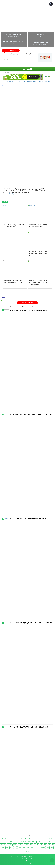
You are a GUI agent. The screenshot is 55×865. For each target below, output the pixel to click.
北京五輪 (9, 844)
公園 (49, 841)
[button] (51, 4)
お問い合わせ (23, 856)
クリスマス (10, 841)
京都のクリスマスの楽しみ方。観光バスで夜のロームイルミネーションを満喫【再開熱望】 (38, 282)
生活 (53, 844)
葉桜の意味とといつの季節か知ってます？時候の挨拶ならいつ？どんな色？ (13, 282)
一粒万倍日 (40, 841)
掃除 (31, 844)
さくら (34, 838)
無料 (49, 844)
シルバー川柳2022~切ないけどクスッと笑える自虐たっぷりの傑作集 (31, 623)
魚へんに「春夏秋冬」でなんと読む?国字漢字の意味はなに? (28, 519)
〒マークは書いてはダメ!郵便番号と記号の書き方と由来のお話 (29, 727)
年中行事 (20, 844)
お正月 (29, 838)
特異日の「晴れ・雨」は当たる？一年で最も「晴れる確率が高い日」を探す (38, 253)
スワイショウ (23, 841)
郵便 (32, 847)
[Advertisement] (27, 20)
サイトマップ (41, 856)
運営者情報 (17, 856)
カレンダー (4, 841)
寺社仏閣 (15, 844)
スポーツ (16, 841)
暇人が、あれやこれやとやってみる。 (27, 858)
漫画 (45, 844)
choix (15, 838)
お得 (25, 838)
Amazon (10, 838)
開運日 (36, 847)
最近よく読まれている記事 (32, 856)
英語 (11, 847)
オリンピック (50, 838)
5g (5, 838)
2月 (2, 838)
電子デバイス (42, 847)
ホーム (12, 856)
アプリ (39, 838)
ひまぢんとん (27, 8)
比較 (41, 844)
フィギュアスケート (32, 841)
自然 (7, 847)
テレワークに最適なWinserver (11, 194)
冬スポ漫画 (3, 844)
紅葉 (3, 847)
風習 (52, 847)
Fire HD (20, 838)
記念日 (19, 847)
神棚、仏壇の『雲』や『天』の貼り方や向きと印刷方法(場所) (28, 310)
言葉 (15, 847)
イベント (44, 838)
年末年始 (26, 844)
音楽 (48, 847)
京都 (45, 841)
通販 (24, 847)
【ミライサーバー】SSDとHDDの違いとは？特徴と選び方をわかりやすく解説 (27, 81)
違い (28, 847)
